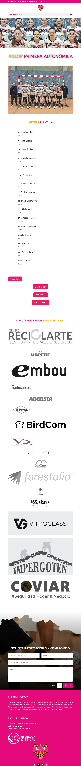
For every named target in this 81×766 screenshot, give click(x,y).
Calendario (15, 279)
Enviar (68, 685)
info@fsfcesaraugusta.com (21, 728)
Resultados (40, 294)
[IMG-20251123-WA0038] (40, 113)
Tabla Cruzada (40, 302)
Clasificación (40, 286)
